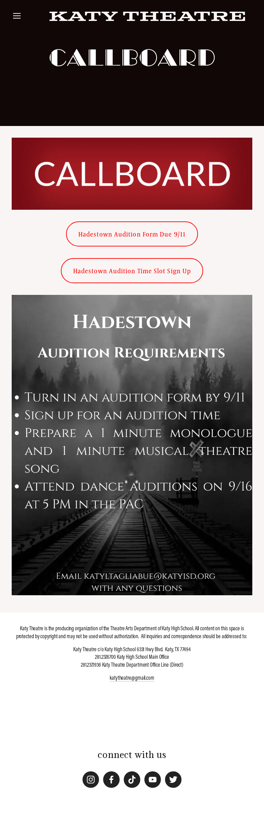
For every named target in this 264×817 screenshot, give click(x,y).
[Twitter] (173, 779)
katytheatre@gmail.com (132, 677)
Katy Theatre (147, 17)
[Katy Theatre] (90, 779)
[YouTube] (152, 779)
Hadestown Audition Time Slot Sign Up (132, 270)
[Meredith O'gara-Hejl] (111, 779)
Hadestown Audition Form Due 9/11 (132, 234)
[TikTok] (132, 779)
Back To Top (132, 722)
